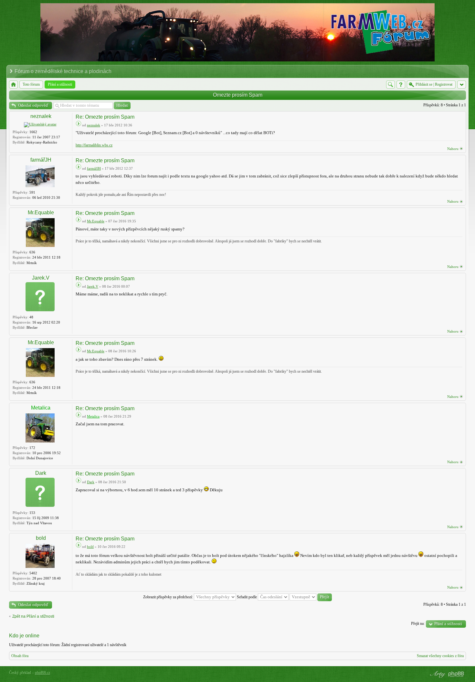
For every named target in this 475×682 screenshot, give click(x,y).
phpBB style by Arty (437, 674)
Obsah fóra (19, 656)
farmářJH (40, 160)
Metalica (40, 407)
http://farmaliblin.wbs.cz (94, 145)
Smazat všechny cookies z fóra (440, 656)
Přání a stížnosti (448, 623)
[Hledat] (390, 84)
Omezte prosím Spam (237, 95)
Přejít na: (418, 623)
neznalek (40, 116)
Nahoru (453, 149)
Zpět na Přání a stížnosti (33, 616)
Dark (40, 473)
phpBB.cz (42, 672)
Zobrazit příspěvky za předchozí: (168, 597)
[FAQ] (400, 84)
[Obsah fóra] (13, 84)
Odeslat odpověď (33, 105)
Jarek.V (40, 278)
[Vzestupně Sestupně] (311, 597)
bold (41, 538)
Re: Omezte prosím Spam (105, 117)
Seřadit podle (247, 597)
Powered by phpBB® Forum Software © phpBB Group (456, 674)
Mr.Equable (41, 212)
